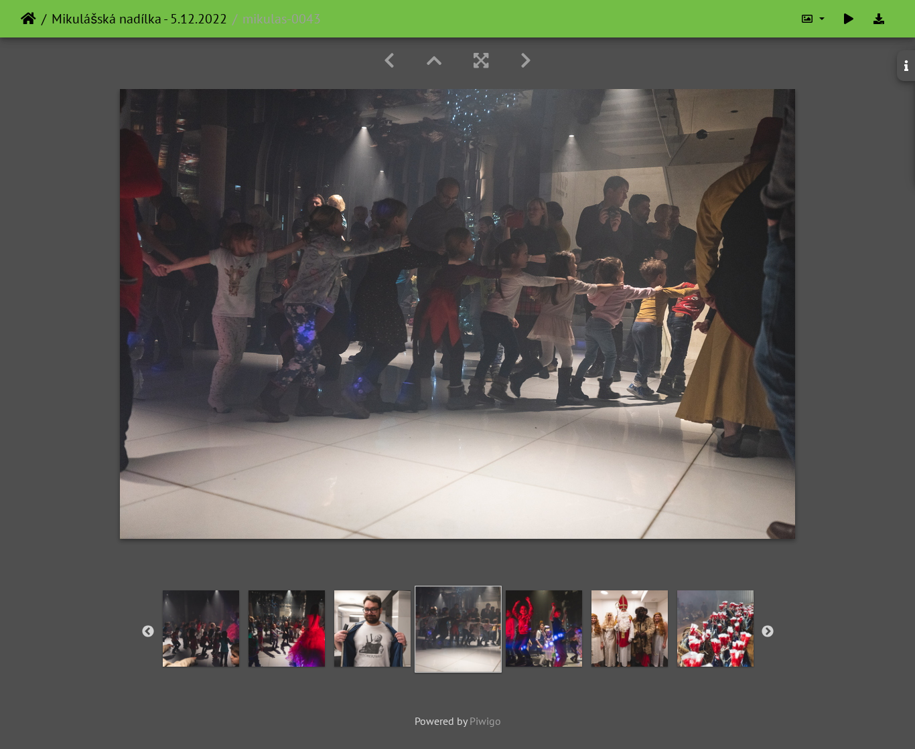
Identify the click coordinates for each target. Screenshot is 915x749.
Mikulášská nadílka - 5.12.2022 (139, 18)
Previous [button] (148, 632)
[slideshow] (848, 18)
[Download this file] (878, 18)
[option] (201, 628)
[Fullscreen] (481, 61)
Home (28, 19)
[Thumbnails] (434, 61)
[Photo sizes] (812, 18)
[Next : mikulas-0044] (525, 61)
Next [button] (767, 632)
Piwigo (485, 721)
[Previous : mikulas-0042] (389, 61)
